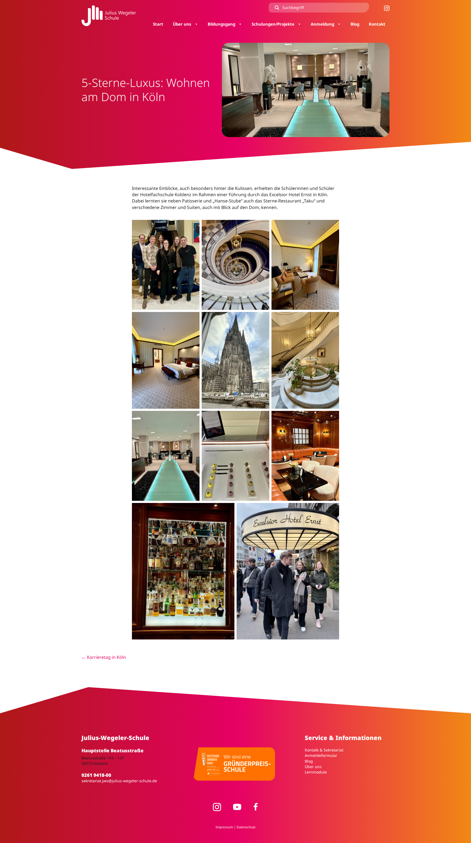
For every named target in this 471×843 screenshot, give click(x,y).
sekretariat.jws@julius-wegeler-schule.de (119, 780)
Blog (309, 761)
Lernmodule (316, 772)
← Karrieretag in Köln (103, 657)
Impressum (224, 827)
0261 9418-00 (96, 775)
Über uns (313, 766)
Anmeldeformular (321, 755)
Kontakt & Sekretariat (324, 750)
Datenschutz (246, 827)
